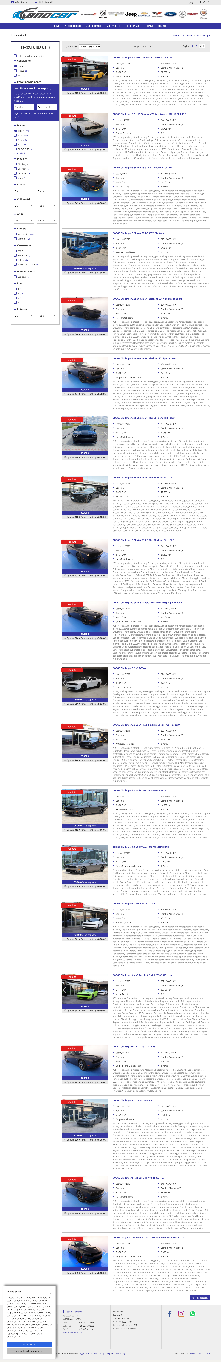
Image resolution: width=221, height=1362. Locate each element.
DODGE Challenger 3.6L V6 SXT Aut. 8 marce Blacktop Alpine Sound (147, 602)
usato (198, 35)
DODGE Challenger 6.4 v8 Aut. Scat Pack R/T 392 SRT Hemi (142, 975)
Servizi (149, 25)
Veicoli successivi (200, 1297)
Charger (23, 168)
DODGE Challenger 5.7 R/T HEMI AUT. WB (134, 903)
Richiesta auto (133, 25)
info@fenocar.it (22, 2)
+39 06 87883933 (45, 2)
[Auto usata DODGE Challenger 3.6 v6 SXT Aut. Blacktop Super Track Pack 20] (85, 738)
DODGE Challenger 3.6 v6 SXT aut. (130, 668)
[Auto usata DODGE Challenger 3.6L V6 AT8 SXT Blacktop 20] (85, 312)
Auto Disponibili (73, 25)
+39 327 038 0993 (86, 1325)
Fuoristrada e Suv (28, 264)
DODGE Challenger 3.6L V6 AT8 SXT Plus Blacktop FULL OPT (143, 477)
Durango (24, 173)
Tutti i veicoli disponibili (32, 55)
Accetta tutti (29, 1344)
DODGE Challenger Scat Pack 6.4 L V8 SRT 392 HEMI (139, 1177)
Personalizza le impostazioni (29, 1351)
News (190, 2)
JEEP (22, 144)
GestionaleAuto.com (200, 1353)
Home (56, 25)
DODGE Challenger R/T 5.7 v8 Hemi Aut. (133, 1100)
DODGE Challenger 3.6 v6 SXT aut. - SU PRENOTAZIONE (141, 846)
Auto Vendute (113, 25)
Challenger (25, 164)
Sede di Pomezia (74, 1311)
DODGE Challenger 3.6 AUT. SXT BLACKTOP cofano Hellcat (142, 57)
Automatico (26, 234)
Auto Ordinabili (94, 25)
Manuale (24, 238)
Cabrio (23, 260)
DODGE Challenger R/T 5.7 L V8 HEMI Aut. (134, 1046)
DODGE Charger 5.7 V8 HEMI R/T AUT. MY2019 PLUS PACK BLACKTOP (148, 1237)
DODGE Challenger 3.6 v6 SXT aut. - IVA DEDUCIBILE (139, 790)
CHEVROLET (26, 149)
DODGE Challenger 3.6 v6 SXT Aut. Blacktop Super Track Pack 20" (146, 724)
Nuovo (23, 70)
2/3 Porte (24, 251)
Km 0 (22, 75)
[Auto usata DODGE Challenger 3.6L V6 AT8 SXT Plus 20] (85, 433)
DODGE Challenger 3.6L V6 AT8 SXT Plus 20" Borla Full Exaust (144, 417)
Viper (22, 177)
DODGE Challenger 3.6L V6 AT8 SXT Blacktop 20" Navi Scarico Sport (147, 298)
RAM (22, 140)
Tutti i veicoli (187, 35)
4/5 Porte (24, 255)
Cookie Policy (118, 1353)
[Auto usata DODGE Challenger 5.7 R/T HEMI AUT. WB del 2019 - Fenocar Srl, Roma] (85, 917)
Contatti (162, 25)
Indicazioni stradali (72, 1332)
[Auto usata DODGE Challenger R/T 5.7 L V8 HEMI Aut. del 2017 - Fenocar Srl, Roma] (85, 1060)
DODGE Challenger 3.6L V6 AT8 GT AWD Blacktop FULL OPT (143, 167)
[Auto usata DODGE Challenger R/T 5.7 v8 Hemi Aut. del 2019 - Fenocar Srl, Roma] (85, 1116)
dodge (206, 35)
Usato (23, 66)
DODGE (23, 131)
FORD (23, 135)
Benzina (24, 276)
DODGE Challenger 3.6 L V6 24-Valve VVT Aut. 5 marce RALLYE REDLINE (149, 114)
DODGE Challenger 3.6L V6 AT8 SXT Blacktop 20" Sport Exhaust (145, 358)
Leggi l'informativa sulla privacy (94, 1353)
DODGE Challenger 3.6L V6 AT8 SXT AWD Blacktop (138, 233)
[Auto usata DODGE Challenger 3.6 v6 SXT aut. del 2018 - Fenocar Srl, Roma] (85, 682)
